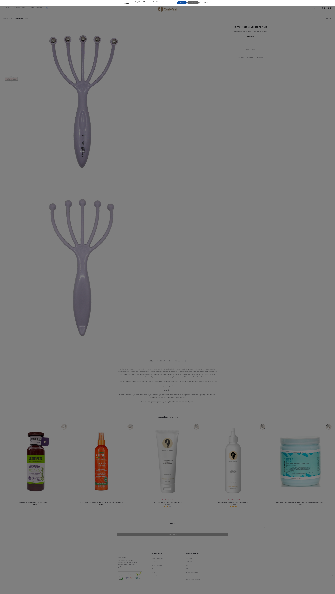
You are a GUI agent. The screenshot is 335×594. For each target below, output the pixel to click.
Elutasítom (193, 3)
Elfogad (182, 3)
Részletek (126, 3)
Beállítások (205, 3)
